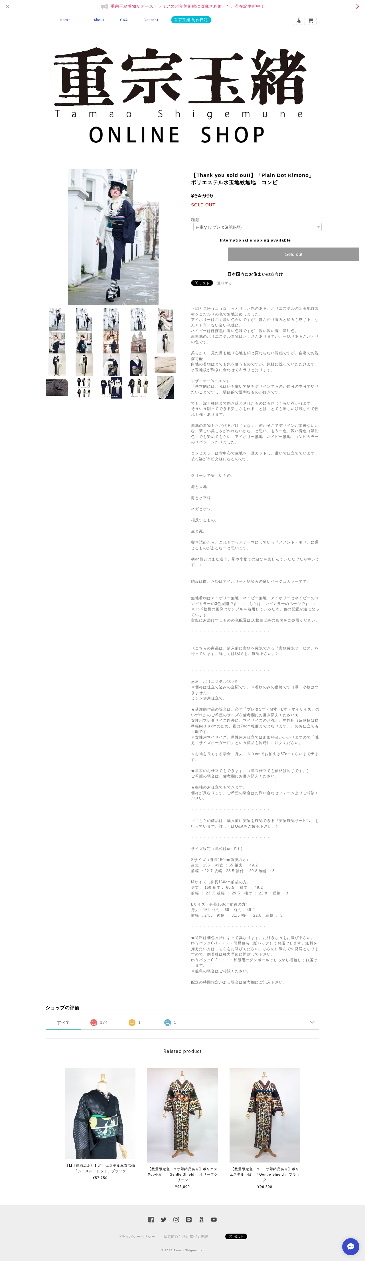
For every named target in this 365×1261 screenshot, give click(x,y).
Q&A (124, 20)
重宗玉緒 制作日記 (191, 20)
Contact (150, 20)
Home (65, 20)
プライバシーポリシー (136, 1237)
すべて (63, 1022)
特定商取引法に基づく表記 (186, 1237)
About (99, 20)
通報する (224, 283)
